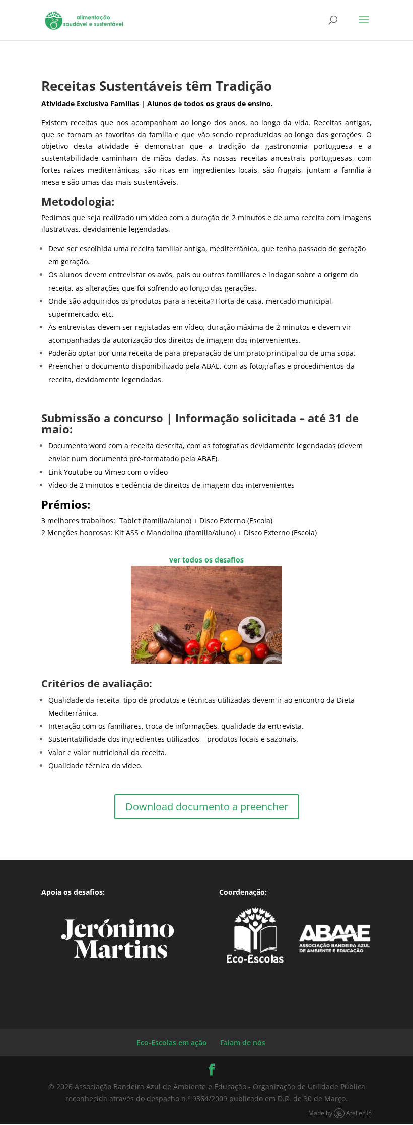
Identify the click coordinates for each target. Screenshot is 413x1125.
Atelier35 (359, 1113)
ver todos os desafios (206, 560)
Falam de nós (242, 1042)
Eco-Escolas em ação (171, 1042)
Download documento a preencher (206, 806)
